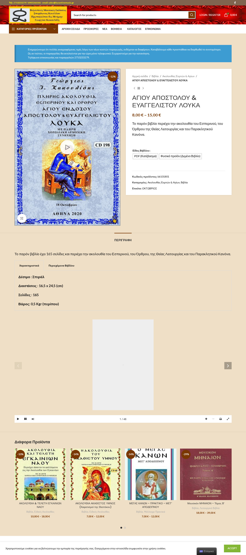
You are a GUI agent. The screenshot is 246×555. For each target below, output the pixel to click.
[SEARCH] (191, 15)
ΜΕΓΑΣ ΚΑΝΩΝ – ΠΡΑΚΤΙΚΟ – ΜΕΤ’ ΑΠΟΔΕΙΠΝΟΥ (150, 505)
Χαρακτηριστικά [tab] (29, 265)
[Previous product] (134, 88)
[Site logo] (38, 14)
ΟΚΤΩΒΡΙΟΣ (149, 188)
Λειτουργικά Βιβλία (210, 508)
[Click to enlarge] (21, 218)
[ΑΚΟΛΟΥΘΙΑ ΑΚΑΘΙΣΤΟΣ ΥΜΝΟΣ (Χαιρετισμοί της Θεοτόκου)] (95, 474)
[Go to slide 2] (125, 528)
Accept (232, 548)
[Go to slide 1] (121, 528)
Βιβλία (155, 76)
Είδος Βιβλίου (141, 150)
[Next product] (143, 88)
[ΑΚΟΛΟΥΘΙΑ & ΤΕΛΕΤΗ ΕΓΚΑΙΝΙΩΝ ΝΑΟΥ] (40, 474)
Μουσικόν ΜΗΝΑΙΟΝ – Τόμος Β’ (205, 503)
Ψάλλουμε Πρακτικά (154, 511)
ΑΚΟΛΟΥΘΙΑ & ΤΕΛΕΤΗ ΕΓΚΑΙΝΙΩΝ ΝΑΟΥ (40, 505)
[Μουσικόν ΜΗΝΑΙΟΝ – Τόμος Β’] (206, 474)
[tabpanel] (123, 291)
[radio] (145, 156)
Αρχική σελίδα (140, 76)
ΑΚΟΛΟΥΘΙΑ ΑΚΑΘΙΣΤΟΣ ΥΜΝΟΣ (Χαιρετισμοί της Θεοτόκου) (95, 505)
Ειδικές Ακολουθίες (44, 511)
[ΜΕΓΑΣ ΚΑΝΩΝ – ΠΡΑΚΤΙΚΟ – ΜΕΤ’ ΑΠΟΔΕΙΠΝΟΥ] (150, 474)
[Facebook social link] (235, 2)
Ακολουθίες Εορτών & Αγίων (178, 76)
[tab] (123, 238)
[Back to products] (139, 88)
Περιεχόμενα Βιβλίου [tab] (61, 265)
